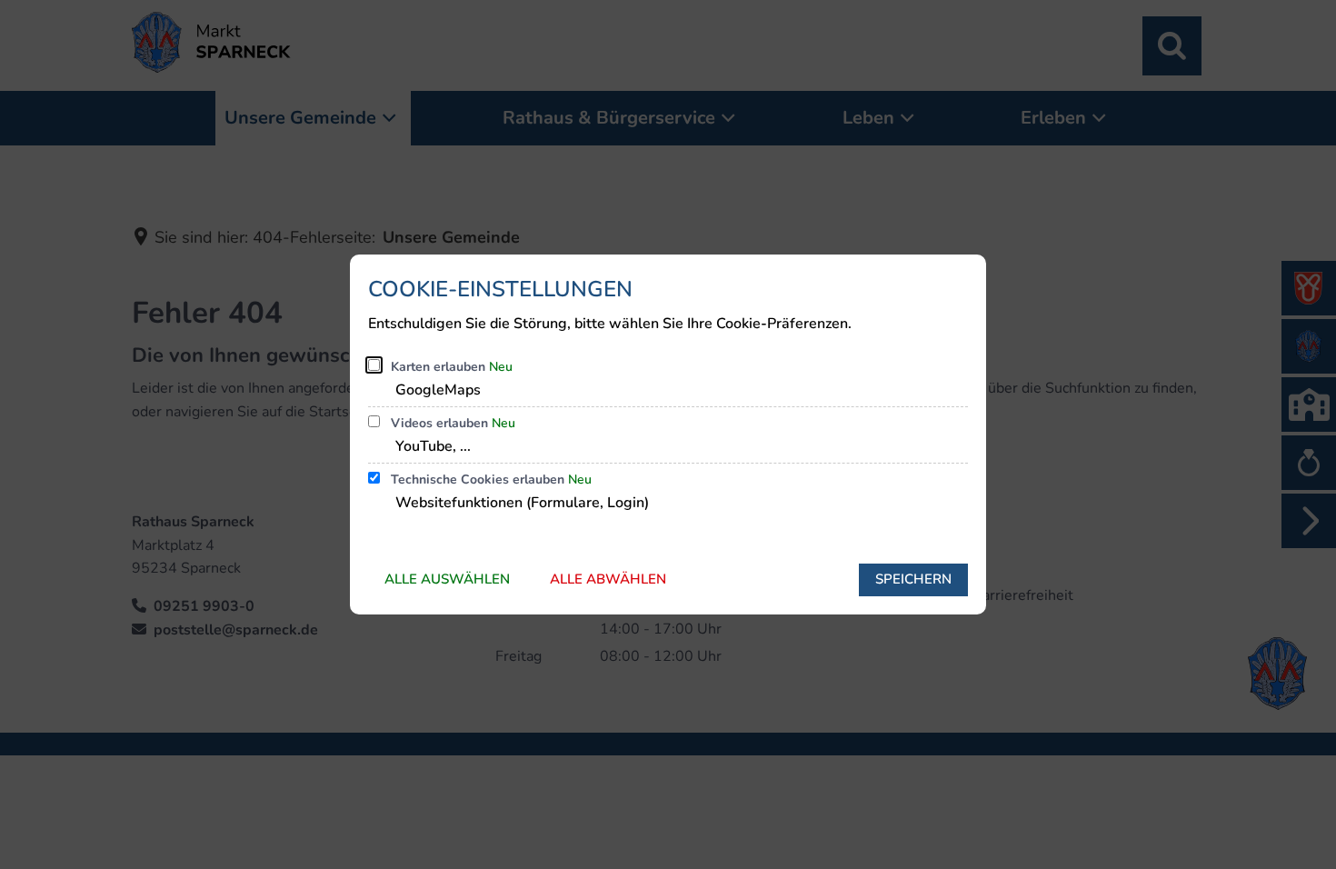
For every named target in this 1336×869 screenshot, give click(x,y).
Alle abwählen (608, 579)
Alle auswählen (447, 579)
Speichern (913, 579)
